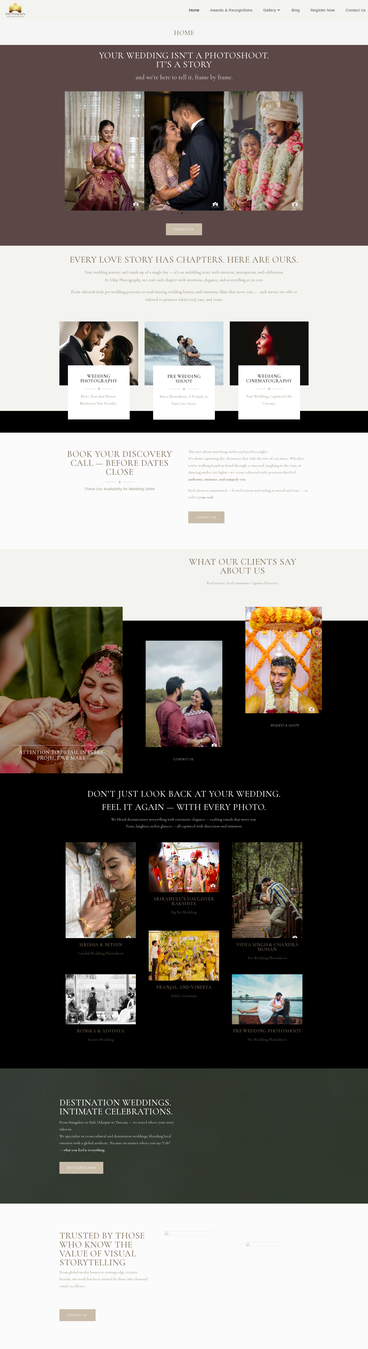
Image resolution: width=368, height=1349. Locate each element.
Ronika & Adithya (101, 1031)
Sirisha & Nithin (100, 944)
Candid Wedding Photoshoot (100, 953)
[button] (69, 151)
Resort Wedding (101, 1039)
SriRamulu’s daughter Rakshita (184, 901)
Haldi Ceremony (184, 995)
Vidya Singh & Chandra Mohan (267, 947)
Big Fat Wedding (184, 912)
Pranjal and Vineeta (183, 987)
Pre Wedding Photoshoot (267, 958)
